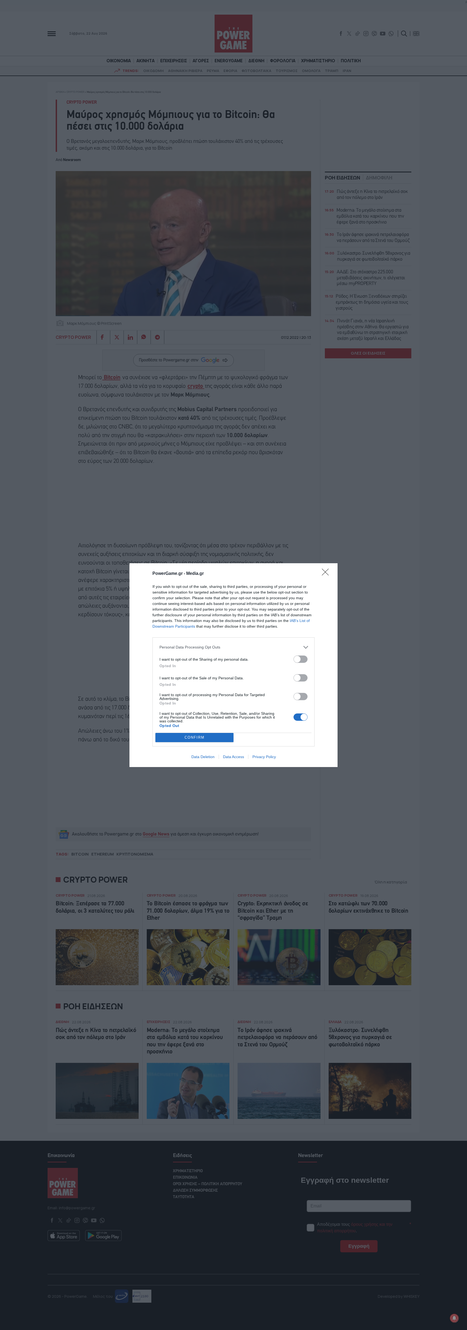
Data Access (233, 757)
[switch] (300, 659)
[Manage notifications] (454, 1318)
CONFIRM (195, 737)
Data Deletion (203, 757)
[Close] (327, 574)
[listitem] (233, 647)
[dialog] (233, 665)
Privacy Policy (264, 757)
